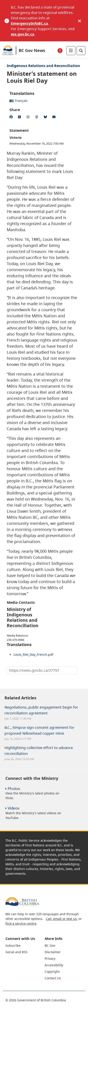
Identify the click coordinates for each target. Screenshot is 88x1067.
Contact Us (53, 978)
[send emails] (54, 117)
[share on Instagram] (29, 117)
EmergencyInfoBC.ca (29, 23)
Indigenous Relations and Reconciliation (43, 65)
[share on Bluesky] (46, 117)
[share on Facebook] (11, 117)
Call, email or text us (61, 919)
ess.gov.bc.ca (22, 34)
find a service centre (20, 923)
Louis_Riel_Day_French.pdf (33, 654)
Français (21, 100)
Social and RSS (16, 952)
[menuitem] (24, 945)
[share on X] (20, 117)
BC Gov (50, 945)
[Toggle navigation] (70, 50)
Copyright (52, 971)
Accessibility (54, 965)
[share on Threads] (37, 117)
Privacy (50, 958)
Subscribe (13, 945)
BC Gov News (32, 50)
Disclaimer (53, 952)
